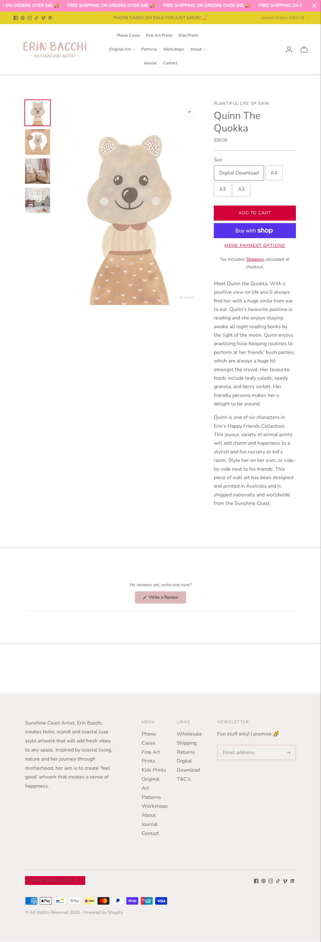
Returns (186, 752)
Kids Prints (188, 35)
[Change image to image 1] (37, 113)
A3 (222, 189)
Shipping (255, 259)
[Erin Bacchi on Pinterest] (22, 18)
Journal (150, 63)
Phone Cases (128, 35)
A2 (241, 189)
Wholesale (189, 734)
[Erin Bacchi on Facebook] (15, 18)
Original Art (120, 49)
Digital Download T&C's (188, 770)
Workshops (173, 49)
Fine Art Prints (159, 35)
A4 (274, 172)
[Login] (289, 49)
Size (218, 160)
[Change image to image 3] (37, 171)
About (196, 49)
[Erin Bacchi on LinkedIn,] (50, 18)
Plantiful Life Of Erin (242, 103)
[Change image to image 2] (37, 142)
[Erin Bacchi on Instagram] (29, 18)
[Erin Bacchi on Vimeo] (43, 18)
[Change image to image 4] (37, 200)
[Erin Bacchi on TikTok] (36, 18)
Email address (237, 745)
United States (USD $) (282, 18)
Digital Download (239, 172)
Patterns (149, 49)
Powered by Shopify (103, 912)
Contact (170, 63)
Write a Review (167, 599)
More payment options (254, 246)
